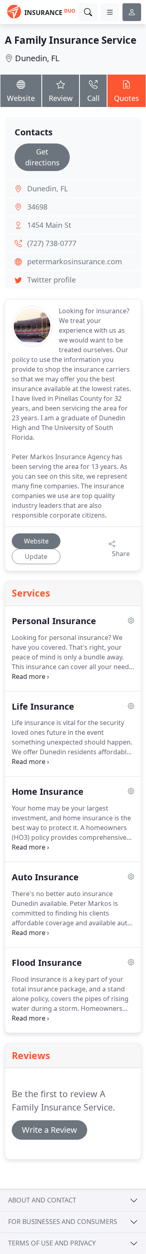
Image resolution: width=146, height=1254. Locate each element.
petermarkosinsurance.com (74, 261)
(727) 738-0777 (51, 243)
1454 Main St (49, 225)
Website (21, 98)
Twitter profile (51, 280)
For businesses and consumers (62, 1221)
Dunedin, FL (37, 58)
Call (93, 98)
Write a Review (49, 1129)
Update (36, 556)
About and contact (42, 1200)
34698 (37, 207)
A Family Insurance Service (70, 40)
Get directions (42, 157)
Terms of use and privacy (52, 1243)
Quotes (126, 98)
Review (61, 98)
